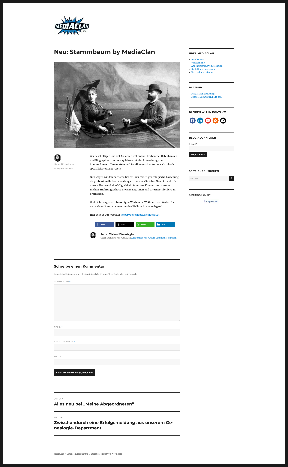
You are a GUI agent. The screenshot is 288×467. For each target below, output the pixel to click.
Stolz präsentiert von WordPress (106, 454)
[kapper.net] (211, 201)
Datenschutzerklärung (202, 72)
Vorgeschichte (198, 63)
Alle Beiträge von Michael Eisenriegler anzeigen (154, 238)
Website (59, 356)
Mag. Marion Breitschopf (203, 94)
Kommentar (62, 281)
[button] (104, 224)
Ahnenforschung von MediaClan (206, 66)
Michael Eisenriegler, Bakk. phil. (206, 97)
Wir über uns (197, 59)
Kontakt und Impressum (203, 69)
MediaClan (59, 454)
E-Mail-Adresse (64, 341)
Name (58, 327)
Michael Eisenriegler (64, 164)
